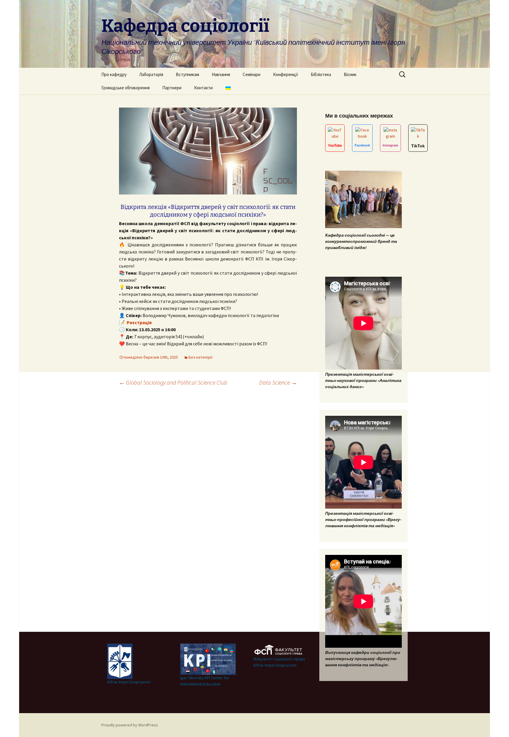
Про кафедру (114, 74)
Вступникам (187, 74)
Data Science (278, 382)
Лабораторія (151, 74)
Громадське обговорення (125, 87)
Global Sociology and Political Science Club (173, 382)
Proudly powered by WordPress (129, 725)
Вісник (350, 74)
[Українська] (228, 87)
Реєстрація (139, 322)
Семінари (251, 74)
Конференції (285, 74)
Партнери (171, 87)
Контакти (203, 87)
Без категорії (200, 357)
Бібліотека (321, 74)
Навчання (221, 74)
